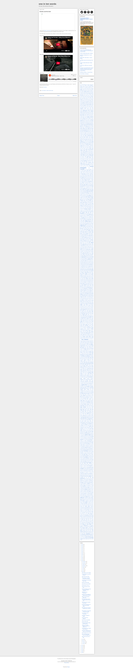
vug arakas (91, 522)
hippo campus (91, 243)
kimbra (92, 278)
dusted (86, 199)
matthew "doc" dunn (88, 313)
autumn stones (89, 108)
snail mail (88, 410)
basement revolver (85, 113)
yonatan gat (87, 537)
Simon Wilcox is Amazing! (84, 73)
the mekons (85, 473)
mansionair (86, 308)
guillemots (85, 234)
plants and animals (85, 363)
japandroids (89, 259)
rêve (92, 379)
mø (84, 323)
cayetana (84, 151)
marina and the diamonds (90, 309)
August (83, 567)
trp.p (85, 514)
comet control (88, 165)
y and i (84, 536)
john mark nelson (90, 265)
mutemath (81, 332)
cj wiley (92, 161)
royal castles (90, 388)
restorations (82, 379)
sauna (87, 396)
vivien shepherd (88, 522)
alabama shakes (86, 91)
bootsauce (81, 133)
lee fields (92, 289)
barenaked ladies (87, 112)
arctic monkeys (89, 104)
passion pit (84, 356)
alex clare (83, 94)
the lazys (92, 470)
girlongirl (85, 227)
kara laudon (89, 273)
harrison (90, 238)
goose (86, 231)
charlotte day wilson (87, 155)
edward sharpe (84, 202)
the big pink (89, 441)
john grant (90, 264)
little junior (90, 296)
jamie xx (92, 258)
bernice (81, 119)
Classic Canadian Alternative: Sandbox (86, 53)
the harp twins (84, 460)
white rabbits (91, 530)
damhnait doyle (91, 175)
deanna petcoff (91, 183)
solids (83, 412)
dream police (83, 196)
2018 (82, 554)
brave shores (86, 137)
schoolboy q (91, 397)
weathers (81, 528)
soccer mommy (89, 411)
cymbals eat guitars (84, 175)
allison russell (82, 97)
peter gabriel (91, 359)
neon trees (86, 338)
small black (91, 409)
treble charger (82, 513)
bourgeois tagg (90, 133)
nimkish (86, 342)
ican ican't (85, 250)
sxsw (83, 430)
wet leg (87, 529)
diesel (81, 191)
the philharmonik (85, 481)
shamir (86, 400)
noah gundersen (84, 344)
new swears (90, 339)
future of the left (82, 223)
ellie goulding (84, 205)
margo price (85, 309)
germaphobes (84, 226)
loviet (90, 300)
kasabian (86, 274)
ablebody (87, 87)
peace (91, 357)
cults (90, 174)
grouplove (86, 233)
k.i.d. (84, 272)
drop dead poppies (85, 197)
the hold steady (88, 462)
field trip (90, 214)
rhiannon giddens (91, 381)
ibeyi (83, 250)
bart (82, 113)
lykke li (90, 303)
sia (82, 403)
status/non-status (84, 419)
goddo (88, 228)
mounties (92, 328)
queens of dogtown (86, 370)
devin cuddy (82, 189)
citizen (81, 161)
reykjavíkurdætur (82, 381)
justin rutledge (86, 271)
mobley (90, 323)
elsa (83, 206)
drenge (90, 196)
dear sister (89, 184)
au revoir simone (91, 107)
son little (90, 412)
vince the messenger (85, 521)
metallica (90, 317)
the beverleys (85, 441)
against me (92, 90)
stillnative (84, 422)
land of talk (84, 285)
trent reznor (85, 513)
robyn (82, 385)
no (89, 343)
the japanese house (84, 467)
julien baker (88, 270)
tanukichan (89, 432)
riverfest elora (84, 384)
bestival (81, 120)
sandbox (81, 395)
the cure (83, 448)
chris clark (92, 158)
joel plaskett (84, 264)
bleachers (90, 126)
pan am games (85, 354)
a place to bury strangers (88, 85)
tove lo (81, 512)
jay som (92, 260)
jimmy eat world (84, 263)
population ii (87, 365)
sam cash (91, 392)
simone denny (82, 405)
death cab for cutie (87, 185)
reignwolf (88, 378)
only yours (92, 350)
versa (90, 519)
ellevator (81, 205)
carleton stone (82, 147)
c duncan (82, 144)
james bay (83, 257)
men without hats (90, 316)
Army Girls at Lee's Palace (86, 583)
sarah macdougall (88, 395)
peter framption (87, 359)
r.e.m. (86, 371)
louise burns (82, 300)
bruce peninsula (89, 140)
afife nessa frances (87, 90)
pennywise (84, 358)
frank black (85, 219)
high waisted (86, 242)
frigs (91, 221)
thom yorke (86, 505)
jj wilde (90, 263)
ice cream (88, 250)
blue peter (81, 130)
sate (81, 396)
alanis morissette (83, 92)
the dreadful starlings (89, 452)
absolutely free (90, 87)
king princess (90, 280)
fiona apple (83, 215)
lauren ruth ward (91, 286)
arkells (85, 105)
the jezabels (89, 467)
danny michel (89, 178)
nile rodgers (83, 342)
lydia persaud (87, 303)
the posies (90, 482)
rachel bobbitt (91, 371)
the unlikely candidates (90, 497)
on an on (89, 350)
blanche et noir (84, 126)
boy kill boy (87, 134)
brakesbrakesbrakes (90, 135)
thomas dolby (90, 505)
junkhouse (81, 271)
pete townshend (90, 358)
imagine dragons (88, 251)
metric (83, 318)
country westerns (91, 171)
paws (88, 357)
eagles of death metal (86, 200)
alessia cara (90, 93)
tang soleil (83, 432)
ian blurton (91, 249)
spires (91, 416)
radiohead (89, 372)
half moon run (87, 236)
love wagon (85, 300)
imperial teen (88, 252)
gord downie (88, 231)
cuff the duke (84, 174)
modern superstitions (90, 324)
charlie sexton (87, 154)
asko (80, 107)
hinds (83, 243)
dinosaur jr (91, 191)
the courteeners (90, 446)
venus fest (83, 519)
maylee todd (88, 315)
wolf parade (90, 534)
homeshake (89, 244)
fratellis (89, 220)
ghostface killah (88, 226)
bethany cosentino (85, 120)
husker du (82, 248)
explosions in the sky (83, 210)
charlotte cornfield (82, 155)
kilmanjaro (90, 278)
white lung (87, 530)
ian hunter (81, 250)
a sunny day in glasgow (88, 86)
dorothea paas (84, 195)
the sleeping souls (88, 490)
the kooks (85, 470)
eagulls (90, 200)
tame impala (91, 431)
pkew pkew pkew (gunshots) (88, 362)
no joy (91, 343)
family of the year (88, 211)
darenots (92, 178)
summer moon (91, 425)
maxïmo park (84, 315)
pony (84, 365)
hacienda (87, 235)
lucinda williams (82, 302)
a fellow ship (91, 84)
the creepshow (85, 447)
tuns (89, 514)
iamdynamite (88, 249)
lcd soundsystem (84, 288)
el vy (88, 203)
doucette (87, 195)
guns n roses (88, 234)
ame (85, 100)
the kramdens (89, 470)
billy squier (87, 122)
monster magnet (91, 325)
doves (92, 195)
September (84, 565)
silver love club (89, 403)
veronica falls (87, 519)
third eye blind (82, 505)
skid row (92, 405)
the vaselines (88, 498)
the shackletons (85, 488)
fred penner (91, 220)
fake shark (84, 211)
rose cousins (88, 387)
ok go (83, 349)
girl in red (82, 227)
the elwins (87, 455)
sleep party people (84, 408)
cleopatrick (89, 162)
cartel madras (84, 148)
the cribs (89, 447)
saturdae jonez (84, 396)
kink (85, 281)
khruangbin (92, 277)
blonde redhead (82, 128)
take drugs (91, 430)
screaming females (86, 398)
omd (83, 350)
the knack (83, 470)
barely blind (83, 112)
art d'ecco (85, 106)
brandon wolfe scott (82, 136)
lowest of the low (83, 301)
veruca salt (84, 520)
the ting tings (82, 496)
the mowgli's (89, 475)
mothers (85, 328)
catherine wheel (82, 150)
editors (81, 202)
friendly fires (83, 221)
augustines (81, 108)
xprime (83, 536)
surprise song (82, 429)
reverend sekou (91, 380)
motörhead (88, 328)
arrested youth (82, 106)
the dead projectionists (89, 449)
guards (90, 233)
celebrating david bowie (85, 152)
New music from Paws (85, 576)
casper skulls (91, 148)
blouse (89, 129)
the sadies (87, 487)
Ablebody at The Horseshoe (84, 592)
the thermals (91, 495)
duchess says (88, 198)
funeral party (88, 222)
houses (90, 246)
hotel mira (83, 246)
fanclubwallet (91, 211)
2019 (82, 553)
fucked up (83, 222)
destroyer (92, 188)
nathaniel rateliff (85, 336)
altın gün (92, 98)
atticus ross (86, 107)
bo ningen (92, 130)
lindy (90, 294)
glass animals (91, 227)
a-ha (84, 87)
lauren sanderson (82, 287)
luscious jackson (82, 303)
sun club (85, 426)
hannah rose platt (89, 237)
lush (85, 303)
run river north (87, 390)
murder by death (88, 330)
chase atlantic (82, 156)
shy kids (81, 403)
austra (85, 108)
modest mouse (82, 325)
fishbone (88, 215)
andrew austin (82, 101)
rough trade (91, 387)
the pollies (87, 482)
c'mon (85, 144)
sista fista (90, 405)
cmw (84, 163)
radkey (92, 372)
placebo (81, 363)
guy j (80, 235)
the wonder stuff (90, 502)
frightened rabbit (88, 221)
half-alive (90, 236)
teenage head (87, 434)
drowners (81, 198)
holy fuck (86, 244)
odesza (83, 347)
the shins (89, 489)
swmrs (81, 430)
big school (85, 121)
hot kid (81, 246)
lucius (85, 302)
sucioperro (85, 424)
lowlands (87, 301)
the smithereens (85, 491)
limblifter (81, 294)
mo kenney (87, 323)
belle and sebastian (82, 118)
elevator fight (91, 204)
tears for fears (90, 433)
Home (58, 95)
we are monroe (85, 526)
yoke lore (81, 537)
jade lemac (88, 256)
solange (81, 412)
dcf (91, 182)
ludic (86, 302)
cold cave (83, 164)
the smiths (88, 491)
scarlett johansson (87, 397)
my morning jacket (87, 333)
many (91, 308)
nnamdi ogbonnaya (86, 343)
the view (87, 499)
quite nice (84, 371)
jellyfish (85, 261)
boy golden (84, 134)
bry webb (92, 141)
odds (81, 347)
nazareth (81, 337)
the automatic (85, 438)
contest (90, 169)
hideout (83, 242)
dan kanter (92, 176)
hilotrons (81, 243)
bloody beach (82, 129)
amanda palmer (82, 100)
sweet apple (88, 429)
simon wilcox (91, 404)
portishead (81, 366)
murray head (84, 331)
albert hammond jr (84, 93)
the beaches (90, 439)
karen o (83, 274)
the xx (83, 503)
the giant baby (82, 459)
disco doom (90, 192)
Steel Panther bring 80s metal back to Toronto (86, 578)
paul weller (81, 357)
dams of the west (88, 176)
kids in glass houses (83, 278)
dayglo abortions (88, 182)
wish (91, 533)
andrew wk (92, 101)
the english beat (84, 456)
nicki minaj (90, 340)
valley (88, 518)
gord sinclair (91, 231)
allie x (92, 96)
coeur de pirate (87, 163)
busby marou (87, 142)
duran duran (83, 199)
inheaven (90, 253)
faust (92, 212)
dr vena (81, 196)
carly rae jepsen (86, 147)
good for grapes (85, 230)
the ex (87, 456)
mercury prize (84, 317)
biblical (91, 120)
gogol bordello (86, 229)
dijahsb (86, 191)
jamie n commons (88, 258)
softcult (92, 411)
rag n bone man (85, 373)
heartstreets (85, 240)
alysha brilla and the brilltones (89, 99)
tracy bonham (91, 512)
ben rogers (91, 118)
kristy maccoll (82, 283)
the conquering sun (91, 445)
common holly (84, 166)
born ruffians (84, 133)
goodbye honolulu (90, 230)
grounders (84, 233)
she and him (84, 401)
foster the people (83, 218)
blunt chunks (88, 130)
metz (84, 318)
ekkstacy (82, 203)
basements (89, 113)
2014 (82, 560)
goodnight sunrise (82, 231)
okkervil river (86, 349)
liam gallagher (85, 292)
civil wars (89, 161)
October (83, 564)
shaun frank (81, 401)
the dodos (85, 452)
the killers (90, 469)
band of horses (89, 111)
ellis (82, 206)
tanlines (86, 432)
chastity (85, 156)
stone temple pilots (88, 422)
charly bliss (91, 155)
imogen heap (84, 252)
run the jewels (91, 390)
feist (89, 213)
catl (89, 150)
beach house (82, 115)
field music (84, 214)
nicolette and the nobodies (86, 341)
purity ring (88, 369)
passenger (81, 356)
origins (81, 352)
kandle (86, 273)
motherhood (81, 328)
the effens (83, 455)
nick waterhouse (83, 340)
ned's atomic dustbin (85, 337)
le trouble (83, 289)
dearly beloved (82, 185)
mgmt (88, 318)
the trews (91, 496)
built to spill (82, 142)
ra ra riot (88, 371)
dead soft (88, 183)
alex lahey (86, 94)
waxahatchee (86, 525)
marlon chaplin (91, 311)
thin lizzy (92, 504)
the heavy (85, 461)
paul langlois (91, 356)
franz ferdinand (85, 220)
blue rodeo (84, 130)
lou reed (92, 299)
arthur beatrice (89, 106)
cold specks (88, 164)
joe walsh (81, 264)
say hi (92, 396)
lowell (92, 300)
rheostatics (86, 381)
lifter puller (92, 292)
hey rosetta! (89, 241)
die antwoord (86, 190)
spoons (88, 417)
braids (83, 135)
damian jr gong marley (83, 176)
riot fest (90, 383)
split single (82, 417)
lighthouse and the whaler (83, 293)
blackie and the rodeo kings (89, 125)
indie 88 (83, 253)
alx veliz (84, 99)
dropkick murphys (90, 197)
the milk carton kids (89, 474)
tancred (81, 432)
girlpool (88, 227)
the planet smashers (90, 481)
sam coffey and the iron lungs (84, 393)
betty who (89, 120)
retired (85, 379)
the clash (83, 445)
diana (92, 189)
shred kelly (88, 402)
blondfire (86, 128)
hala (92, 235)
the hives (84, 462)
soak (85, 411)
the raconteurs (87, 484)
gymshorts (83, 235)
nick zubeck (87, 340)
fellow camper (91, 213)
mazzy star (91, 315)
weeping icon (81, 529)
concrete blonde (87, 169)
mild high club (87, 321)
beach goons (91, 114)
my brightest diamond (90, 332)
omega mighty (86, 350)
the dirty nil (82, 451)
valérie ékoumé (83, 518)
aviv (92, 108)
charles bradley (82, 154)
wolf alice (83, 534)
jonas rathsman (86, 267)
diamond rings (89, 189)
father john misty (89, 212)
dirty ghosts (86, 192)
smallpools (81, 410)
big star (88, 121)
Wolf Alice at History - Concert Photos (86, 72)
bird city (90, 122)
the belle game (89, 440)
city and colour (84, 161)
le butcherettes (90, 288)
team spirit (87, 433)
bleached (87, 126)
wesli (84, 529)
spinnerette (85, 416)
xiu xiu (81, 536)
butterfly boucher (89, 143)
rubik (84, 390)
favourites (82, 213)
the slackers (81, 490)
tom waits (83, 509)
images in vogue (83, 251)
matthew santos (89, 314)
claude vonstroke (85, 162)
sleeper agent (89, 408)
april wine (85, 104)
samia (83, 394)
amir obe (87, 100)
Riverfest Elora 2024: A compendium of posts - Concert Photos (86, 19)
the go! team (89, 459)
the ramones (90, 484)
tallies (88, 431)
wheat (88, 529)
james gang (90, 257)
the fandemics (86, 457)
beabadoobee (88, 114)
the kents (84, 469)
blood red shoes (90, 128)
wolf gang (86, 534)
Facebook (45, 87)
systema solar (86, 430)
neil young (90, 337)
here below (85, 241)
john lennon (85, 265)
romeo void (83, 386)
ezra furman (87, 210)
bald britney (83, 111)
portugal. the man (86, 366)
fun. (86, 222)
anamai (92, 100)
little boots (85, 295)
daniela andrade (85, 178)
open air (81, 351)
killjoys (87, 278)
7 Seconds (88, 84)
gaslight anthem (82, 225)
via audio (88, 520)
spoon (85, 417)
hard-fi (87, 238)
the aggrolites (84, 437)
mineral (90, 321)
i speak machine (84, 249)
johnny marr (90, 266)
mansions (89, 308)
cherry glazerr (82, 157)
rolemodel (91, 385)
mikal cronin (90, 320)
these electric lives (88, 504)
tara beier (92, 432)
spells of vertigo (91, 415)
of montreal (91, 348)
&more (81, 84)
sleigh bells (82, 409)
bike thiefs (90, 121)
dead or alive (84, 183)
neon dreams (83, 338)
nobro (87, 344)
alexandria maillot (91, 94)
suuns (85, 429)
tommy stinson (91, 509)
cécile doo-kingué (90, 151)
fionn (85, 215)
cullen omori (88, 174)
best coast (84, 119)
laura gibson (87, 286)
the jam (87, 466)
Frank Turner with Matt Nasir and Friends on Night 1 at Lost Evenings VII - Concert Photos (86, 50)
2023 (82, 547)
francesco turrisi (82, 219)
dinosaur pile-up (82, 192)
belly (86, 118)
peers (82, 358)
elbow (92, 203)
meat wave (81, 316)
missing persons (88, 322)
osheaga (90, 352)
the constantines (82, 446)
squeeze (90, 417)
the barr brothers (86, 439)
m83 (91, 304)
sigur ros (86, 403)
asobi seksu (83, 107)
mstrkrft (88, 329)
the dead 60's (84, 449)
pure (85, 369)
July (83, 568)
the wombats (85, 502)
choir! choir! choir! (88, 158)
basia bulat (92, 113)
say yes (81, 397)
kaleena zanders (91, 272)
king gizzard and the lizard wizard (84, 279)
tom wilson (87, 509)
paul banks (88, 356)
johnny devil (87, 266)
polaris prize (87, 364)
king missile (87, 280)
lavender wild (89, 287)
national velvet (91, 336)
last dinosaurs (88, 285)
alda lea (87, 93)
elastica (90, 203)
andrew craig (89, 101)
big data (83, 121)
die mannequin (91, 190)
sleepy (92, 408)
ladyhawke (88, 284)
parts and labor (91, 355)
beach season (86, 115)
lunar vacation (91, 302)
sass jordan (91, 395)
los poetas (89, 299)
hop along (82, 245)
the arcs (92, 437)
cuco (80, 174)
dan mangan (82, 177)
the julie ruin (91, 468)
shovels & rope (85, 402)
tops (82, 511)
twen (88, 515)
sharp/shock (91, 400)
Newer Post (42, 95)
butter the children (84, 143)
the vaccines (82, 498)
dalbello (88, 175)
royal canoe (86, 388)
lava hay (86, 287)
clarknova (81, 162)
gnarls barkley (85, 228)
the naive (92, 475)
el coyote (85, 203)
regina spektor (83, 378)
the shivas (92, 489)
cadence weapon (88, 144)
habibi (85, 235)
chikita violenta (88, 157)
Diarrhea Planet (82, 190)
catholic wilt (87, 150)
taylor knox (81, 433)
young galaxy (91, 537)
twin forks (91, 515)
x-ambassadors (91, 535)
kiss (90, 281)
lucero (92, 301)
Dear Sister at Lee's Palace (86, 572)
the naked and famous (83, 476)
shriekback (92, 402)
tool (88, 510)
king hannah (90, 279)
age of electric (82, 91)
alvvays (81, 99)
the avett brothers (89, 438)
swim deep (91, 429)
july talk (92, 270)
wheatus (91, 529)
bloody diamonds (86, 129)
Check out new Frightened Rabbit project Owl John (86, 595)
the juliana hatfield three (87, 468)
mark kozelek (82, 310)
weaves (84, 528)
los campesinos (86, 299)
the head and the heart (89, 460)
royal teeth (91, 389)
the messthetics (89, 473)
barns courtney (91, 112)
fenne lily (81, 214)
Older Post (75, 95)
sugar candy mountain (86, 425)
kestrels (83, 277)
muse (87, 331)
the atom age (82, 438)
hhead (81, 242)
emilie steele (87, 206)
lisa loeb (92, 294)
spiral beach (88, 416)
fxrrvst (89, 223)
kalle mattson (82, 273)
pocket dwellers (82, 364)
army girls (87, 105)
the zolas (85, 503)
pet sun (87, 358)
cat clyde (83, 149)
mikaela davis (86, 320)
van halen (90, 518)
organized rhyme (91, 351)
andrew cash (85, 101)
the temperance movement (86, 495)
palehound (81, 354)
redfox (89, 377)
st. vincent (88, 418)
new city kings (90, 338)
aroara (92, 105)
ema (84, 206)
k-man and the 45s (91, 271)
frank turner (89, 219)
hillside (92, 242)
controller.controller (83, 170)
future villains (86, 223)
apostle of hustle (82, 104)
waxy (89, 525)
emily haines (90, 206)
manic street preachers (90, 307)
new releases (44, 90)
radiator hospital (82, 372)
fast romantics (82, 212)
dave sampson (82, 181)
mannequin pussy (82, 308)
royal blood (82, 388)
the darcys (90, 448)
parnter (86, 355)
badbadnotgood (85, 110)
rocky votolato (87, 385)
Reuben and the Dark (47, 30)
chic (85, 157)
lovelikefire (88, 300)
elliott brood (88, 205)
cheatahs (92, 156)
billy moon (85, 122)
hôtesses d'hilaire (87, 246)
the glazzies (85, 459)
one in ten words (47, 4)
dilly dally (88, 191)
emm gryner (89, 207)
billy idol (83, 122)
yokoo (83, 537)
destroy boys (89, 188)
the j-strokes (84, 466)
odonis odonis (86, 347)
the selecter (81, 488)
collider (85, 165)
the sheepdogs (85, 489)
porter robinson (91, 365)
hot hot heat (91, 245)
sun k (87, 426)
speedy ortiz (85, 415)
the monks (86, 475)
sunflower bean (91, 426)
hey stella (92, 241)
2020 (82, 551)
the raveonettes (88, 485)
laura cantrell (83, 286)
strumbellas (90, 423)
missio (91, 322)
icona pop (91, 250)
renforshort (92, 378)
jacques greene (84, 256)
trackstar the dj (87, 512)
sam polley (90, 393)
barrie (81, 113)
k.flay (82, 272)
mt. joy (90, 329)
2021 (82, 550)
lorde (82, 299)
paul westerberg (85, 357)
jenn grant (89, 261)
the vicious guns (84, 499)
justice (84, 271)
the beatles (84, 440)
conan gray (87, 166)
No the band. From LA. (85, 585)
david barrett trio (86, 181)
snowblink (83, 411)
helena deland (91, 240)
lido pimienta (89, 292)
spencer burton (82, 416)
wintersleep (88, 533)
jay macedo (89, 260)
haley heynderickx (82, 236)
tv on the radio (85, 515)
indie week (87, 253)
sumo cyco (82, 426)
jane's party (85, 259)
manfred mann (85, 307)
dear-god (92, 184)
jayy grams (81, 261)
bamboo (86, 111)
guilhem (83, 234)
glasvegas (81, 228)
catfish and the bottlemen (89, 149)
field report (87, 214)
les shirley (82, 292)
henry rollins (81, 241)
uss (80, 518)
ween (92, 528)
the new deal (86, 477)
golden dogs (90, 229)
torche (87, 511)
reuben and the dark (49, 90)
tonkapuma (81, 510)
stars (91, 418)
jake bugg (92, 256)
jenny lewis (92, 261)
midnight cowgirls (82, 320)
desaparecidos (85, 188)
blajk (81, 126)
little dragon (88, 295)
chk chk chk (84, 158)
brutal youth (88, 141)
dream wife (87, 196)
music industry (91, 331)
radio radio (86, 372)
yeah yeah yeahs (88, 536)
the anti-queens (89, 437)
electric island (87, 204)
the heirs (88, 461)
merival (88, 317)
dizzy (88, 193)
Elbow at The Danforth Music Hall (85, 597)
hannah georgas (84, 237)
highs (89, 242)
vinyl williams (90, 521)
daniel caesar (90, 177)
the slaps (84, 490)
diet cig (83, 191)
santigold (84, 395)
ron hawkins (87, 386)
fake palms (90, 210)
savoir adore (89, 396)
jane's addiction (82, 259)
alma (88, 97)
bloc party (88, 127)
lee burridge (89, 289)
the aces (81, 437)
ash (91, 106)
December (84, 561)
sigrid (84, 403)
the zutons (88, 503)
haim (91, 235)
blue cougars (91, 129)
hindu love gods (87, 243)
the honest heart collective (87, 463)
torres (89, 511)
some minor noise (86, 412)
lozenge (90, 301)
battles (85, 114)
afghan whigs (83, 90)
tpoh (84, 512)
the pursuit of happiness (86, 483)
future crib (92, 222)
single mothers (86, 405)
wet (85, 529)
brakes (86, 135)
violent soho (83, 522)
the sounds (91, 492)
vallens (86, 518)
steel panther (89, 419)
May (83, 571)
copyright (92, 170)
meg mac (84, 316)
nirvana (83, 343)
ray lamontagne (89, 376)
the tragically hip (86, 496)
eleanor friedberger (82, 204)
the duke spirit (84, 454)
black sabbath (83, 125)
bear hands (90, 115)
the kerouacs (87, 469)
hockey (81, 244)
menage (81, 317)
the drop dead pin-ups (89, 453)
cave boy (92, 150)
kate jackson (89, 274)
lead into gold (86, 289)
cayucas (86, 151)
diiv (84, 191)
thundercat (92, 506)
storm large (92, 422)
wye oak (88, 535)
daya (85, 182)
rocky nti (84, 385)
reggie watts (91, 377)
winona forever (83, 533)
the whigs (86, 501)
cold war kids (91, 164)
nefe (88, 337)
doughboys (90, 195)
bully (84, 142)
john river (84, 266)
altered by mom (88, 98)
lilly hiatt (90, 293)
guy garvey (92, 234)
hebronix (88, 240)
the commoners (86, 445)
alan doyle (90, 91)
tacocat (89, 430)
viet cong (90, 520)
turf (91, 514)
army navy (90, 105)
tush (82, 515)
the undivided (85, 497)
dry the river (84, 198)
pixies (83, 362)
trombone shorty (82, 514)
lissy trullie (81, 295)
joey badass (87, 264)
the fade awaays (90, 456)
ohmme (81, 349)
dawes (83, 182)
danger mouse (86, 177)
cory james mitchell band (86, 171)
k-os (80, 272)
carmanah (90, 147)
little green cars (85, 296)
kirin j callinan (87, 281)
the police (85, 482)
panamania (90, 354)
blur (90, 130)
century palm (90, 152)
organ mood (87, 351)
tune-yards (87, 514)
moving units (82, 329)
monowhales (86, 325)
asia (92, 106)
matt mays (83, 313)
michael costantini (91, 318)
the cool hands (86, 446)
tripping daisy (91, 513)
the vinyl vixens (90, 499)
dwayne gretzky (89, 199)
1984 (82, 84)
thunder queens (87, 506)
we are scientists (89, 526)
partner (88, 355)
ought (92, 352)
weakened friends (91, 527)
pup (83, 369)
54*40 (86, 84)
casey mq (87, 148)
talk (83, 431)
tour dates (91, 511)
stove (81, 423)
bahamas (92, 110)
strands (87, 423)
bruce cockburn (85, 140)
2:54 (84, 84)
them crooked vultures (83, 504)
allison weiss (85, 97)
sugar (82, 425)
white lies (84, 530)
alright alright (84, 98)
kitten (91, 281)
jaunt (87, 260)
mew (86, 318)
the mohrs (83, 475)
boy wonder (90, 134)
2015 (82, 558)
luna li (88, 302)
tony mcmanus (85, 510)
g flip (90, 223)
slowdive (88, 409)
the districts (87, 451)
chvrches (85, 160)
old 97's (90, 349)
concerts (82, 169)
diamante (85, 189)
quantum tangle (82, 370)
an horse (89, 100)
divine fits (83, 193)
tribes (88, 513)
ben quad (88, 118)
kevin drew (85, 277)
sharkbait (88, 400)
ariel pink (82, 105)
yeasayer (92, 536)
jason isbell (84, 260)
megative (87, 316)
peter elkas (83, 359)
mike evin (84, 321)
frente (81, 221)
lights (87, 293)
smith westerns (85, 410)
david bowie (90, 181)
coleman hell (81, 165)
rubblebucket (81, 390)
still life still (81, 422)
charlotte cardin (91, 154)
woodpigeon (85, 535)
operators (84, 351)
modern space (85, 324)
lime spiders (84, 294)
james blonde (87, 257)
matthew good (84, 314)
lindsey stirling (88, 294)
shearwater (88, 401)
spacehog (81, 415)
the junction (81, 469)
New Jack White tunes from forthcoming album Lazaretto (86, 590)
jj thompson (88, 263)
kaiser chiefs (87, 272)
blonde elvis (91, 127)
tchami (84, 433)
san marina (91, 394)
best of (92, 119)
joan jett (92, 263)
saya (83, 397)
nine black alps (89, 342)
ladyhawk (85, 284)
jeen (83, 261)
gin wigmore (91, 226)
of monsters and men (86, 348)
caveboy (81, 151)
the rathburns (84, 485)
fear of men (86, 213)
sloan (85, 409)
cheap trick (89, 156)
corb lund (81, 171)
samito (85, 394)
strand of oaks (84, 423)
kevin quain (88, 277)
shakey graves (82, 400)
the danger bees (87, 448)
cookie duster (88, 170)
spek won (88, 415)
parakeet (83, 355)
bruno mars (85, 141)
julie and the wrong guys (83, 270)
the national (89, 476)
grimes (81, 233)
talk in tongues (86, 431)
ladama (82, 284)
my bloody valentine (85, 332)
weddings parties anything (88, 528)
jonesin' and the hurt (90, 267)
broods (81, 140)
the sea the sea (91, 487)
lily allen (92, 293)
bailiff (80, 111)
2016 (82, 557)
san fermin (88, 394)
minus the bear (84, 322)
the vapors (85, 498)
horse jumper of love (87, 245)
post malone (91, 366)
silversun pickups (86, 404)
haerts (89, 235)
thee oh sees (91, 503)
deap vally (81, 184)
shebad (91, 401)
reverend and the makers (84, 380)
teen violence (82, 434)
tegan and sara (91, 434)
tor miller (85, 511)
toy (82, 512)
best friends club (88, 119)
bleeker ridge (84, 127)
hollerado (83, 244)
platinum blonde (91, 363)
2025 (82, 544)
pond (82, 365)
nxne (83, 346)
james (81, 257)
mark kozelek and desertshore (89, 310)
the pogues (81, 482)
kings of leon (82, 281)
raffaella (81, 373)
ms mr (85, 329)
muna (84, 330)
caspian (81, 149)
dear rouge (85, 184)
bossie (87, 133)
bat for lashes (82, 114)
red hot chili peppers (85, 377)
